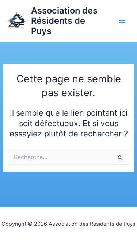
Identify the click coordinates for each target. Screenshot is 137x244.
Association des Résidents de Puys (64, 21)
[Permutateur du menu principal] (122, 21)
